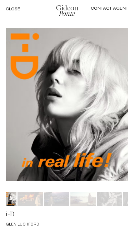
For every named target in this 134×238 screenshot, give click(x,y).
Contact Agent (109, 8)
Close (13, 8)
